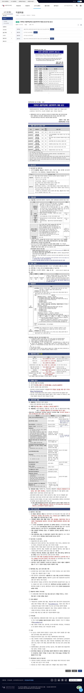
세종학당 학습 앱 (22, 1)
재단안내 (18, 5)
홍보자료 (4, 38)
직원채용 (5, 21)
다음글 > (74, 670)
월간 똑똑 (5, 32)
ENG (81, 1)
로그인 (74, 1)
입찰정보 (4, 26)
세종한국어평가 (31, 1)
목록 (80, 670)
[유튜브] (59, 680)
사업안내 (27, 5)
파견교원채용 (6, 23)
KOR (78, 1)
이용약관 (4, 680)
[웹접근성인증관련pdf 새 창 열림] (79, 688)
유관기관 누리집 (73, 680)
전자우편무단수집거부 (18, 680)
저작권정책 (9, 680)
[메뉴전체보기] (80, 6)
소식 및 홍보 (37, 5)
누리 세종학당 (13, 1)
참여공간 (56, 5)
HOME (17, 15)
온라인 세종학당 (5, 1)
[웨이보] (66, 680)
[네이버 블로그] (62, 680)
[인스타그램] (52, 680)
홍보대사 (4, 41)
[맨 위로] (81, 690)
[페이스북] (55, 680)
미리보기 (52, 29)
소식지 (4, 35)
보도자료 (4, 29)
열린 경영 (47, 5)
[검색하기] (77, 5)
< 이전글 (68, 670)
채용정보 (4, 18)
